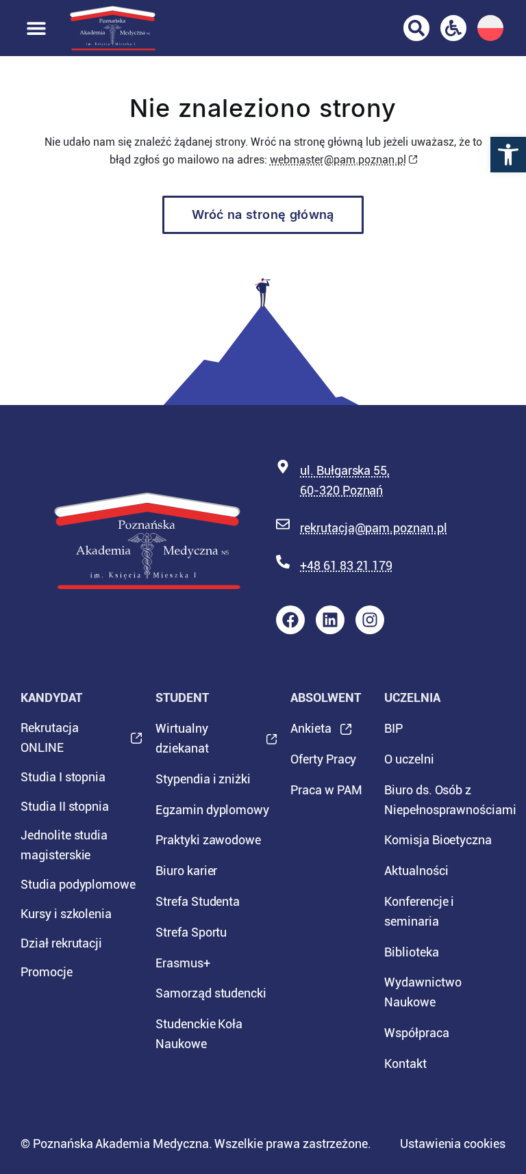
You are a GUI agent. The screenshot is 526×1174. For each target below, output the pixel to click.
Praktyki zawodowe (208, 840)
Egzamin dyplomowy (212, 810)
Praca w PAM (326, 790)
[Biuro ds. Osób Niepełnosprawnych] (453, 28)
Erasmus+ (182, 963)
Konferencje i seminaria (419, 911)
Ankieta (310, 732)
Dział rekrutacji (61, 943)
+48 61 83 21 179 (346, 565)
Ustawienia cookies (452, 1143)
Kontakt (405, 1063)
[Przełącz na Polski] (490, 28)
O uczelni (409, 759)
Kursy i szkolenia (66, 913)
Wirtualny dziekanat (182, 742)
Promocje (47, 972)
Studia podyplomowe (78, 884)
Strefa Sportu (191, 932)
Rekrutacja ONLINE (50, 741)
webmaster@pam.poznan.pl (338, 159)
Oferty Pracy (323, 759)
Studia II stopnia (65, 806)
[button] (508, 154)
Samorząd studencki (210, 993)
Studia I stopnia (63, 777)
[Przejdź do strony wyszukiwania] (416, 28)
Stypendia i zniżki (203, 779)
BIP (393, 728)
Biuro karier (186, 870)
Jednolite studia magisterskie (64, 845)
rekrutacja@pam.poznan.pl (373, 528)
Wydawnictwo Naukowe (422, 992)
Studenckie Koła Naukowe (198, 1034)
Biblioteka (411, 952)
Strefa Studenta (197, 901)
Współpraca (416, 1033)
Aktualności (416, 870)
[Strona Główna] (112, 28)
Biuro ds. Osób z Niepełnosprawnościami (444, 800)
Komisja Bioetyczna (438, 840)
